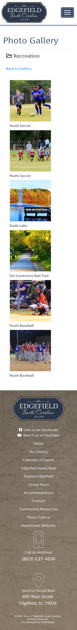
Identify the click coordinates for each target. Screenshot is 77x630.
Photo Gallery (38, 517)
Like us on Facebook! (40, 430)
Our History (38, 451)
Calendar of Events (38, 460)
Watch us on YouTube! (41, 435)
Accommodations (38, 492)
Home (38, 443)
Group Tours (38, 484)
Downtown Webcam (38, 525)
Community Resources (38, 509)
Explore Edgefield (38, 476)
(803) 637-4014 (38, 559)
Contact (38, 501)
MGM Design (48, 622)
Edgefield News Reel (38, 468)
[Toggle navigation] (67, 12)
